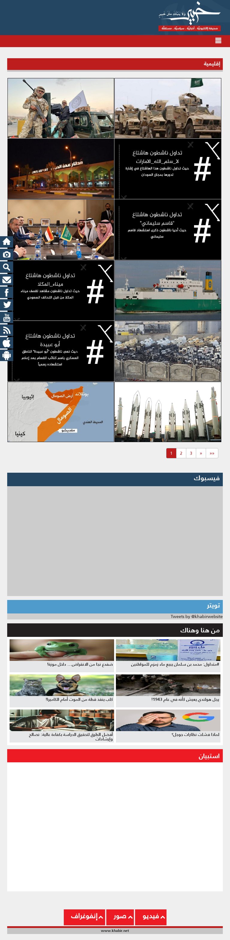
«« (212, 453)
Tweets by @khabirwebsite (197, 616)
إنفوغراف (84, 915)
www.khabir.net (115, 930)
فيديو (151, 915)
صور (120, 915)
